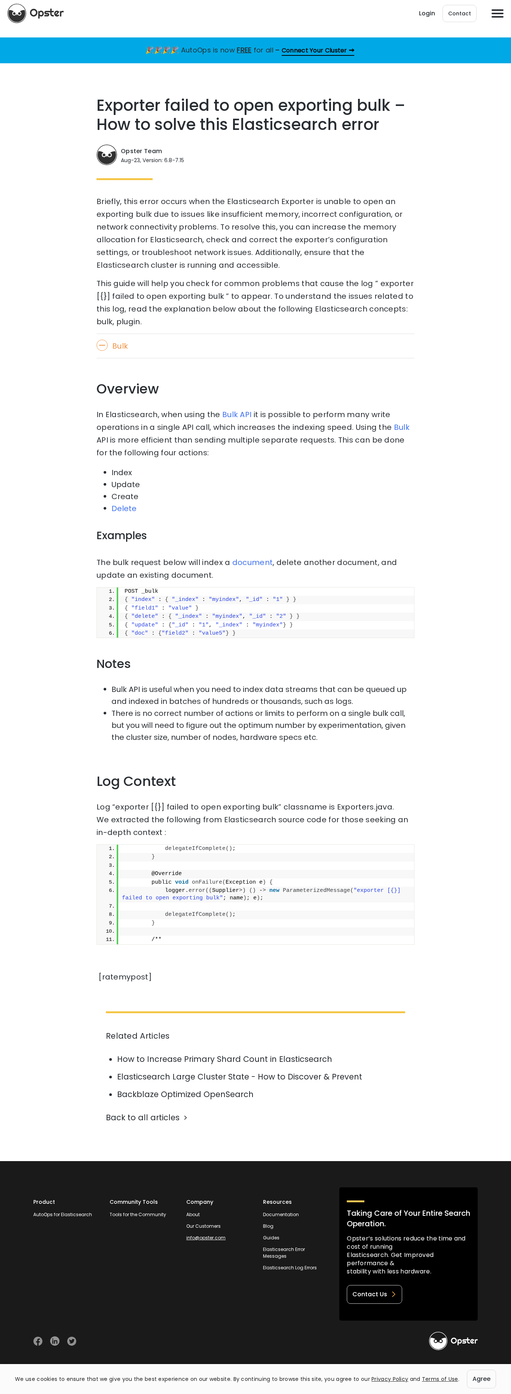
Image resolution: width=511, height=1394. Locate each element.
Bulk (402, 427)
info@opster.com (206, 1237)
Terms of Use (440, 1379)
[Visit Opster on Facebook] (38, 1341)
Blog (268, 1226)
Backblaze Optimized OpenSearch (185, 1094)
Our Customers (203, 1226)
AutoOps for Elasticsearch (62, 1214)
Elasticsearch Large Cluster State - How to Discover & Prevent (239, 1076)
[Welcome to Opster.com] (453, 1341)
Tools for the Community (138, 1214)
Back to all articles (143, 1117)
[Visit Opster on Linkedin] (54, 1341)
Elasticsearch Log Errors (290, 1267)
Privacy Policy (389, 1379)
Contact (459, 13)
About (193, 1214)
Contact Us (369, 1294)
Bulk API (236, 414)
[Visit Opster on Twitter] (71, 1341)
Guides (271, 1237)
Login (427, 13)
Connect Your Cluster (314, 50)
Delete (124, 508)
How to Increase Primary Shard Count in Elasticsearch (224, 1059)
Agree (481, 1379)
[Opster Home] (35, 13)
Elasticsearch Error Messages (284, 1252)
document (252, 562)
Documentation (281, 1214)
